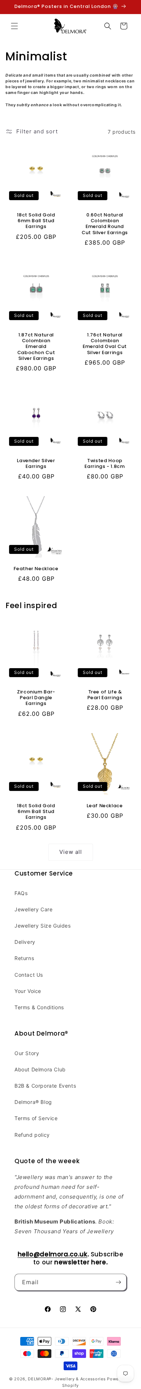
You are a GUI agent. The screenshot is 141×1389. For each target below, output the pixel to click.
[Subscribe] (118, 1282)
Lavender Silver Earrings (36, 463)
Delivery (24, 942)
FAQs (20, 893)
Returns (24, 958)
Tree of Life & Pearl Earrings (105, 695)
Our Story (26, 1053)
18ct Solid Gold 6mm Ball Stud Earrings (36, 220)
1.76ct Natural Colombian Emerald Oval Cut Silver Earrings (105, 344)
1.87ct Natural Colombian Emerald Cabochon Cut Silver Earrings (36, 346)
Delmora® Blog (33, 1102)
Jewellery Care (33, 909)
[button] (14, 26)
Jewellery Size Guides (42, 926)
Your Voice (27, 991)
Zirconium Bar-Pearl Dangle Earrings (36, 697)
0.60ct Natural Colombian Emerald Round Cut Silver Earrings (105, 224)
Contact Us (28, 975)
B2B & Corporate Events (45, 1086)
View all (70, 851)
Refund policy (32, 1135)
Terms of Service (36, 1118)
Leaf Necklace (105, 806)
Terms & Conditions (39, 1007)
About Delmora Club (40, 1069)
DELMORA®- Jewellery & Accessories (67, 1378)
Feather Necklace (36, 569)
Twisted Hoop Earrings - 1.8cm (105, 463)
